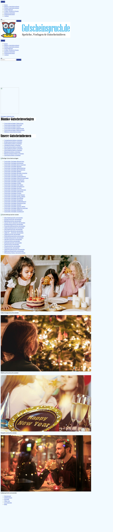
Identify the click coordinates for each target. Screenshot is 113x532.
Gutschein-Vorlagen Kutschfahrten (15, 190)
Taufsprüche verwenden (11, 244)
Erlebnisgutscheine (9, 14)
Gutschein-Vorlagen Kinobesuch (14, 186)
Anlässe (6, 16)
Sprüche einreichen (9, 13)
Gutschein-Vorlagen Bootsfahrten (14, 170)
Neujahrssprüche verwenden (13, 239)
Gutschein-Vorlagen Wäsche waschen (16, 208)
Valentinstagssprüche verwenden (14, 249)
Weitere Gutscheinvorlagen (12, 132)
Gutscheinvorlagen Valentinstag (14, 128)
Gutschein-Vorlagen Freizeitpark (14, 180)
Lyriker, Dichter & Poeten (11, 11)
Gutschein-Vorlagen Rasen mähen (14, 196)
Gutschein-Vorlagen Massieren (13, 191)
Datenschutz (8, 497)
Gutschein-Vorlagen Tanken (12, 205)
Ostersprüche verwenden (12, 241)
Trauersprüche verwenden (12, 246)
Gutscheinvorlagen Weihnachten (14, 130)
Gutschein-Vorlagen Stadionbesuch (15, 201)
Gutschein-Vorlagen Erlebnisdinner (15, 176)
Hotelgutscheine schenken (12, 145)
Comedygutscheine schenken (13, 140)
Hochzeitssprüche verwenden (13, 229)
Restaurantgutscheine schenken (14, 153)
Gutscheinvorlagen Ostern (12, 127)
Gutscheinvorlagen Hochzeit (13, 125)
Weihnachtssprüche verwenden (14, 251)
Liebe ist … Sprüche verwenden (13, 232)
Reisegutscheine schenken (12, 152)
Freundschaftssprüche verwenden (14, 226)
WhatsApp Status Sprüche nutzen (14, 253)
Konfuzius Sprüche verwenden (13, 231)
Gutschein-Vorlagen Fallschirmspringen (16, 178)
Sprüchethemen (8, 9)
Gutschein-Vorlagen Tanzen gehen (14, 206)
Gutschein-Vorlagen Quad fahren (14, 195)
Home (6, 5)
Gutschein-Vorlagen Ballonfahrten (14, 168)
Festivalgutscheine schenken (13, 143)
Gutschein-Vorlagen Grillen (12, 183)
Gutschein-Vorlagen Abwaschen (14, 161)
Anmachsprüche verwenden (13, 219)
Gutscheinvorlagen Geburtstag (13, 123)
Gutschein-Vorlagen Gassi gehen (14, 181)
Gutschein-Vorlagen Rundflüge (13, 198)
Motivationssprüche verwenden (14, 236)
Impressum (7, 496)
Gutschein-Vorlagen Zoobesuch (14, 211)
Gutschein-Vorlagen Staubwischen (15, 203)
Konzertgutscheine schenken (13, 147)
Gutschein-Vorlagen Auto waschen (15, 165)
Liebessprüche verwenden (12, 234)
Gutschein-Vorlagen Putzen (12, 193)
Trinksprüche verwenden (11, 248)
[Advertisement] (56, 73)
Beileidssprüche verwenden (12, 221)
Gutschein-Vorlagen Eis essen (13, 175)
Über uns (7, 501)
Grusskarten (8, 502)
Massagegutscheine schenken (13, 148)
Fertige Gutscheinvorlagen (11, 8)
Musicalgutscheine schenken (13, 150)
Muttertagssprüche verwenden (13, 237)
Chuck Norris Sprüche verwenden (14, 222)
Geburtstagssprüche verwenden (14, 227)
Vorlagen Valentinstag (7, 116)
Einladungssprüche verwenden (13, 224)
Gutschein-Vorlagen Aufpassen (13, 163)
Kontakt (6, 499)
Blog (5, 504)
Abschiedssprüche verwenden (13, 217)
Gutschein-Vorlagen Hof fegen (13, 185)
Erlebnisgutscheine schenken (13, 142)
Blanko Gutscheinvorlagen (11, 6)
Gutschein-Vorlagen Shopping (13, 200)
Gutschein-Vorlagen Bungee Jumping (15, 173)
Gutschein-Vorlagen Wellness (13, 210)
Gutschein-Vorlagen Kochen (13, 188)
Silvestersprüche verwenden (13, 242)
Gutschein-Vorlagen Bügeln (12, 171)
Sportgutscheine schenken (12, 155)
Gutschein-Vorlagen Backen (12, 166)
